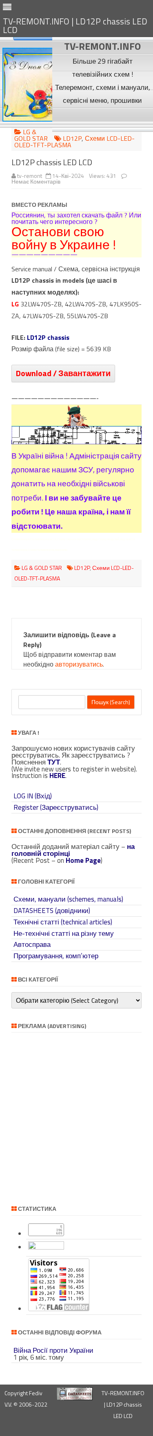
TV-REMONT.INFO (102, 46)
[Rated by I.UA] (46, 1247)
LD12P (72, 138)
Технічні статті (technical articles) (62, 922)
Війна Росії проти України (53, 1350)
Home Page (83, 860)
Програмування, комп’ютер (55, 956)
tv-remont (29, 175)
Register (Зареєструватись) (55, 807)
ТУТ (53, 762)
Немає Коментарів (35, 181)
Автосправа (32, 944)
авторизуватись (79, 664)
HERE (57, 775)
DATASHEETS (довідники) (51, 910)
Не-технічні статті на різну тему (63, 933)
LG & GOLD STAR (31, 135)
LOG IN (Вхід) (32, 796)
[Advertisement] (102, 119)
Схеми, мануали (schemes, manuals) (68, 899)
